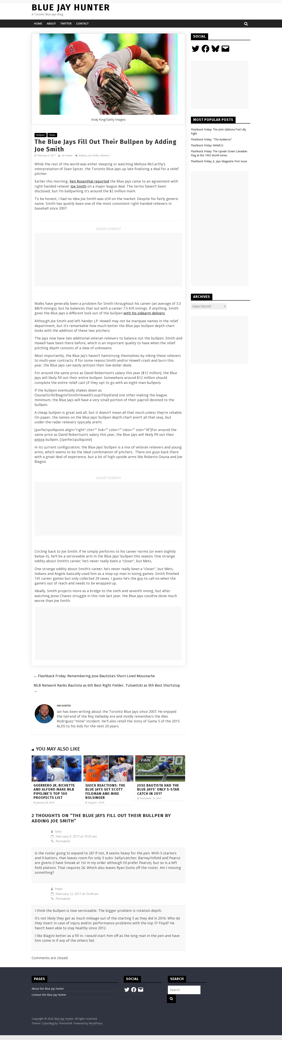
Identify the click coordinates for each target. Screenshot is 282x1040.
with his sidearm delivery (144, 313)
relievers (104, 155)
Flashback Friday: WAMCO (207, 145)
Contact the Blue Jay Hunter (49, 995)
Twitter (66, 23)
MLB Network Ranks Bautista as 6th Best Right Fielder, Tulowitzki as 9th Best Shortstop (107, 688)
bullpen (83, 155)
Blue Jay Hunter (71, 7)
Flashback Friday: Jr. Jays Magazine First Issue (219, 161)
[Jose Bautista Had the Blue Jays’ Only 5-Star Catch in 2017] (160, 758)
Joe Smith (93, 155)
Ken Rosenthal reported (89, 181)
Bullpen (40, 135)
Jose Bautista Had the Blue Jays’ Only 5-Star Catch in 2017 (158, 789)
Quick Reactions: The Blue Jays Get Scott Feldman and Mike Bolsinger (105, 791)
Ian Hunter (67, 155)
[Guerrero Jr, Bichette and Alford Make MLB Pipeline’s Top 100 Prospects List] (57, 758)
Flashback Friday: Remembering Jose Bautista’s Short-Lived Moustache (94, 676)
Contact (82, 23)
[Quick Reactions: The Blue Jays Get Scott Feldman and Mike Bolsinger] (108, 758)
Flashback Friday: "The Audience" (211, 139)
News (52, 135)
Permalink (63, 841)
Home (38, 23)
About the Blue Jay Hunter (48, 988)
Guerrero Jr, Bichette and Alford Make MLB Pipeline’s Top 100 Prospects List (54, 791)
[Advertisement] (108, 260)
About (51, 23)
